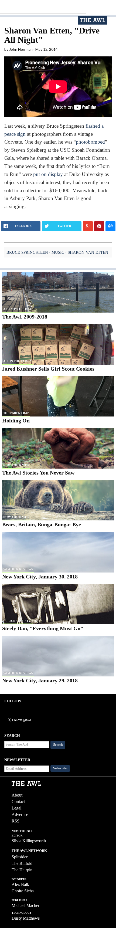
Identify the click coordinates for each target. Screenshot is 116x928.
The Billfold (22, 863)
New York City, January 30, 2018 (40, 577)
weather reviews (18, 569)
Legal (16, 808)
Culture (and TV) (17, 620)
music (58, 252)
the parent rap (16, 413)
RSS (15, 821)
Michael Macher (25, 905)
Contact (18, 801)
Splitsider (20, 857)
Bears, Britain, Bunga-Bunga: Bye (41, 524)
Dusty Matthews (26, 918)
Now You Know (16, 465)
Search (58, 745)
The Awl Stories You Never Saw (38, 473)
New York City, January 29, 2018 (40, 680)
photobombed (90, 142)
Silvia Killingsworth (29, 840)
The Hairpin (22, 870)
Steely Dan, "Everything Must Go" (42, 628)
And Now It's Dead (18, 309)
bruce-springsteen (27, 252)
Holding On (16, 421)
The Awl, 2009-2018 (24, 317)
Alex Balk (20, 884)
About (17, 795)
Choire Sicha (23, 891)
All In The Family (17, 361)
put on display (48, 174)
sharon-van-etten (88, 252)
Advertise (20, 814)
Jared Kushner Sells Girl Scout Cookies (48, 369)
